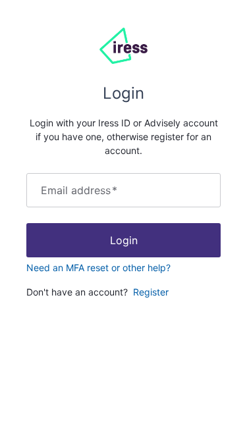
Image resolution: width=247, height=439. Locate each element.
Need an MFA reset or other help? (98, 267)
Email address (79, 190)
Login (124, 240)
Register (151, 291)
